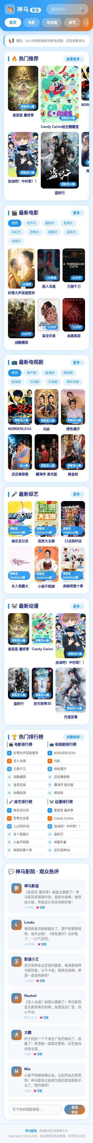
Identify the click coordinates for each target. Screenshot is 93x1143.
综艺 (72, 22)
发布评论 (74, 1109)
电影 (31, 22)
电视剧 (52, 22)
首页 (13, 22)
